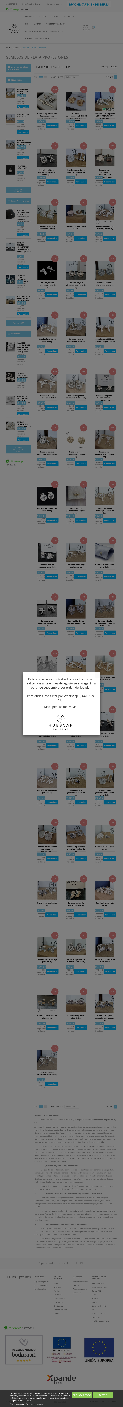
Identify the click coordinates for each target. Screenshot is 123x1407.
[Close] (97, 675)
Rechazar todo (82, 1395)
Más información (17, 1404)
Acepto (103, 1395)
